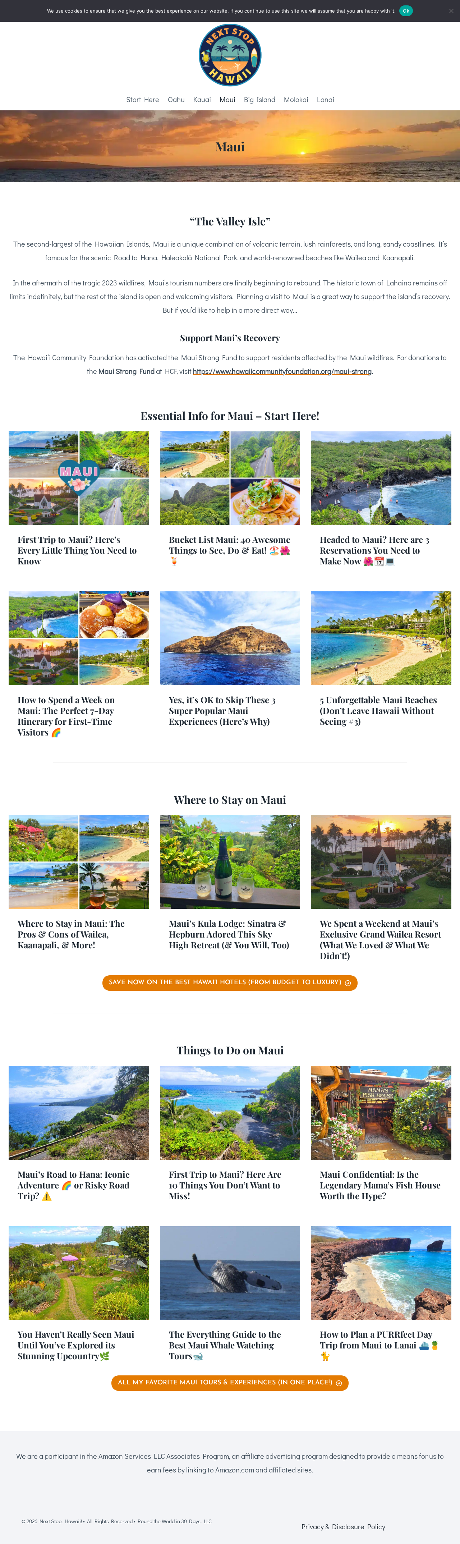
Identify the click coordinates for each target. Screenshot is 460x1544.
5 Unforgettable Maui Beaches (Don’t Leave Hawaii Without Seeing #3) (378, 710)
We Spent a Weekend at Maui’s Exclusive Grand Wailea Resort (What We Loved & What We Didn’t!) (380, 939)
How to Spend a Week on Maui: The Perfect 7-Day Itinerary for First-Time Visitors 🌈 (66, 715)
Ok (406, 11)
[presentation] (79, 478)
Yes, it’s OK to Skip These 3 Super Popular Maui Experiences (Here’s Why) (222, 710)
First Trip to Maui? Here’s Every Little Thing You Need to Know (77, 550)
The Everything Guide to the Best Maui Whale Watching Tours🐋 (225, 1345)
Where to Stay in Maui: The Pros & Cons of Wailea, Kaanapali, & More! (71, 934)
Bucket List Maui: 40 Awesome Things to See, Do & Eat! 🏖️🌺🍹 (229, 550)
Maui (227, 99)
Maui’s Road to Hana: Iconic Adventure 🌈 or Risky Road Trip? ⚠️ (74, 1185)
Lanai (325, 99)
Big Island (259, 99)
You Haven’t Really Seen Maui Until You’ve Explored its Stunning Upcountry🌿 (76, 1345)
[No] (451, 10)
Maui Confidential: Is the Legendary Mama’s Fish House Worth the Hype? (380, 1185)
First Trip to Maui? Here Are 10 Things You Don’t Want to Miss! (225, 1185)
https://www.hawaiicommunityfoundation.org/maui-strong (282, 371)
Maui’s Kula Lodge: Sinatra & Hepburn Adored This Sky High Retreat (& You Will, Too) (229, 934)
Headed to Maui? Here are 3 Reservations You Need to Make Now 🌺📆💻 (374, 550)
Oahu (176, 99)
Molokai (296, 99)
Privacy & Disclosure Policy (343, 1526)
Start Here (142, 99)
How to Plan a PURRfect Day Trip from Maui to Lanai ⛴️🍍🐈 (380, 1345)
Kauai (202, 99)
